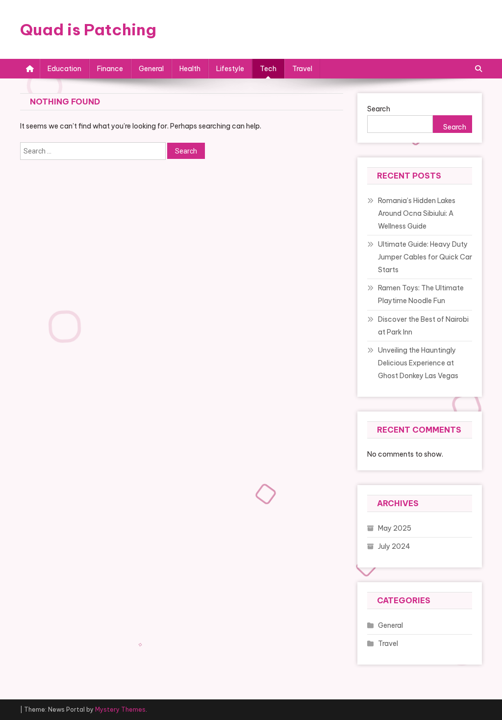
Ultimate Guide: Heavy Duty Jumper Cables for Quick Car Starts (425, 257)
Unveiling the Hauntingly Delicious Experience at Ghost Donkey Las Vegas (418, 363)
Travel (302, 68)
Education (64, 68)
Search (378, 108)
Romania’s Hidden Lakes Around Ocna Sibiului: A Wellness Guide (416, 213)
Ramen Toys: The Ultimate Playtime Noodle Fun (421, 294)
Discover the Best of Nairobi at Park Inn (423, 325)
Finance (110, 68)
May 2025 (394, 528)
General (151, 68)
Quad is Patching (88, 29)
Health (190, 68)
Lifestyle (230, 68)
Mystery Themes (120, 709)
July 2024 (394, 546)
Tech (268, 68)
